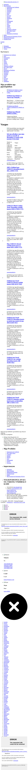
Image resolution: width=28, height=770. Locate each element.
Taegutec (9, 11)
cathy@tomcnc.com (12, 491)
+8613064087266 (8, 563)
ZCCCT (9, 28)
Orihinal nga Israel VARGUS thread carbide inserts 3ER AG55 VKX (15, 282)
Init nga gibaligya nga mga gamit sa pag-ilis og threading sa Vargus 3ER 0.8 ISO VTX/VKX (15, 136)
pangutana (9, 160)
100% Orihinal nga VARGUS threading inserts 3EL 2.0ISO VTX (15, 169)
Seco (8, 24)
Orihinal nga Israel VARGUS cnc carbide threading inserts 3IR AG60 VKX (14, 360)
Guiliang (9, 454)
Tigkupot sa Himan (11, 29)
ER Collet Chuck (11, 31)
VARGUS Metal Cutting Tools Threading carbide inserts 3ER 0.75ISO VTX (15, 207)
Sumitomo (9, 18)
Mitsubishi (9, 8)
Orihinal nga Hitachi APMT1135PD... (13, 112)
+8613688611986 (8, 568)
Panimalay (6, 4)
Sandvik (9, 22)
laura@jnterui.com (11, 490)
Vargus (8, 25)
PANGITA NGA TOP (19, 502)
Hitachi (8, 17)
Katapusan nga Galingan (13, 7)
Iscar (8, 19)
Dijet (8, 14)
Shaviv (8, 32)
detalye (13, 160)
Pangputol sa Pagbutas (12, 33)
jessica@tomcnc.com (17, 488)
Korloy (8, 13)
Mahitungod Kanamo (9, 38)
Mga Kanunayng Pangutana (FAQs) (13, 36)
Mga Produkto (7, 6)
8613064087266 (18, 487)
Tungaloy (9, 10)
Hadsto (8, 456)
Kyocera (9, 15)
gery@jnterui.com (11, 492)
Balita (5, 35)
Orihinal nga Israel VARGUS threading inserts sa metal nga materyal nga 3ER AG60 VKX (15, 320)
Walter (8, 26)
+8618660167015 (8, 566)
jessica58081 (7, 591)
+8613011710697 (8, 565)
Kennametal (10, 21)
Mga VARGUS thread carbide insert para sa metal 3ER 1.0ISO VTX (14, 245)
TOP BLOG (10, 502)
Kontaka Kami (7, 39)
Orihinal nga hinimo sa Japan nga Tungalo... (14, 96)
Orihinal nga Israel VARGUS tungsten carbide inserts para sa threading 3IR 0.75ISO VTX (15, 400)
